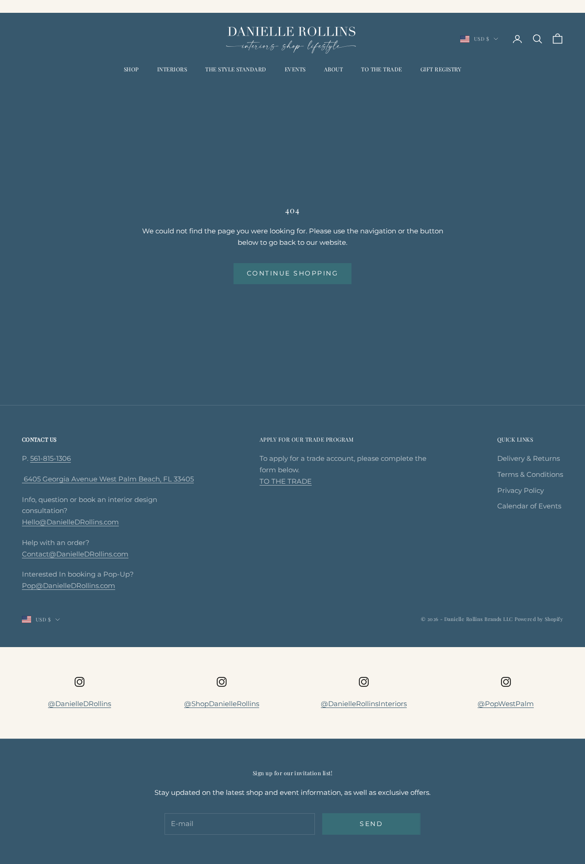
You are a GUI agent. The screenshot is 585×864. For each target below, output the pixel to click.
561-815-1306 (50, 458)
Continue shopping (293, 273)
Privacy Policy (520, 490)
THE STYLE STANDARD (235, 69)
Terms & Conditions (530, 474)
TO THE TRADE (381, 69)
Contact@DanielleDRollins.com (75, 554)
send (371, 824)
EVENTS (295, 69)
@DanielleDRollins (79, 703)
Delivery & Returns (528, 458)
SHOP (131, 69)
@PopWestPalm (506, 703)
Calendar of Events (529, 506)
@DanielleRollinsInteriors (364, 703)
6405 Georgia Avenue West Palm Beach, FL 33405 (108, 479)
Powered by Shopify (539, 619)
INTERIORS (172, 69)
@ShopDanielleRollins (221, 703)
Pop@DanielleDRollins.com (68, 585)
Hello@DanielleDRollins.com (70, 522)
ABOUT (333, 69)
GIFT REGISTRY (440, 69)
